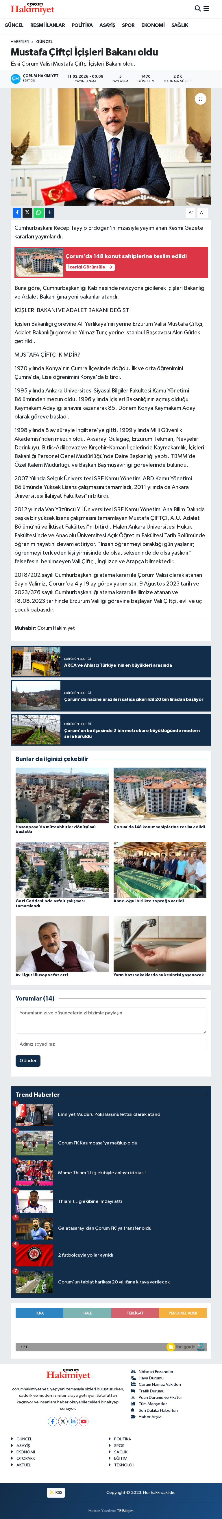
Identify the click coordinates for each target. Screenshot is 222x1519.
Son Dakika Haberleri (158, 1410)
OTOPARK (25, 1458)
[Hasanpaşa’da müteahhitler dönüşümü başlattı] (62, 795)
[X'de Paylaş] (27, 213)
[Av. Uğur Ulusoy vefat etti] (62, 943)
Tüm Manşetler (153, 1404)
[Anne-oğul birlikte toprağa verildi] (160, 869)
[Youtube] (83, 1421)
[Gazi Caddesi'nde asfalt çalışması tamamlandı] (62, 869)
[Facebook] (52, 1421)
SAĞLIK (179, 25)
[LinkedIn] (73, 1421)
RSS (58, 1492)
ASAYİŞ (107, 25)
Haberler (20, 42)
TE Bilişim (125, 1511)
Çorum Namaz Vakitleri (160, 1384)
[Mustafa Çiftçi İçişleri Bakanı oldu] (111, 147)
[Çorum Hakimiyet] (32, 9)
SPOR (128, 25)
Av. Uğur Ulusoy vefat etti (42, 975)
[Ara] (198, 9)
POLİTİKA (82, 25)
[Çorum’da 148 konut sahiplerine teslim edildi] (160, 795)
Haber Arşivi (150, 1417)
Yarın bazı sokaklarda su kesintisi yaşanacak (159, 975)
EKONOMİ (152, 25)
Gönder (28, 1060)
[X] (63, 1421)
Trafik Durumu (151, 1391)
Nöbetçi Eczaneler (156, 1372)
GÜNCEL (13, 25)
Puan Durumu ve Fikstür (160, 1397)
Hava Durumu (151, 1378)
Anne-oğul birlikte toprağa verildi (149, 901)
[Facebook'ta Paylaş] (17, 213)
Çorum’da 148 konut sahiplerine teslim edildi (159, 827)
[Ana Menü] (206, 9)
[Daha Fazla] (49, 213)
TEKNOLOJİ (124, 1465)
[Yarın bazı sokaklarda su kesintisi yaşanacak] (160, 943)
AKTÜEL (23, 1465)
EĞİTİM (120, 1458)
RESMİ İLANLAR (47, 25)
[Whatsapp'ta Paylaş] (39, 213)
